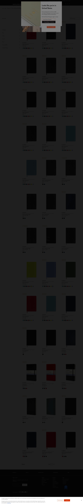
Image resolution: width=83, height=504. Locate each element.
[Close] (81, 500)
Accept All (67, 500)
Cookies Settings (60, 500)
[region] (41, 500)
